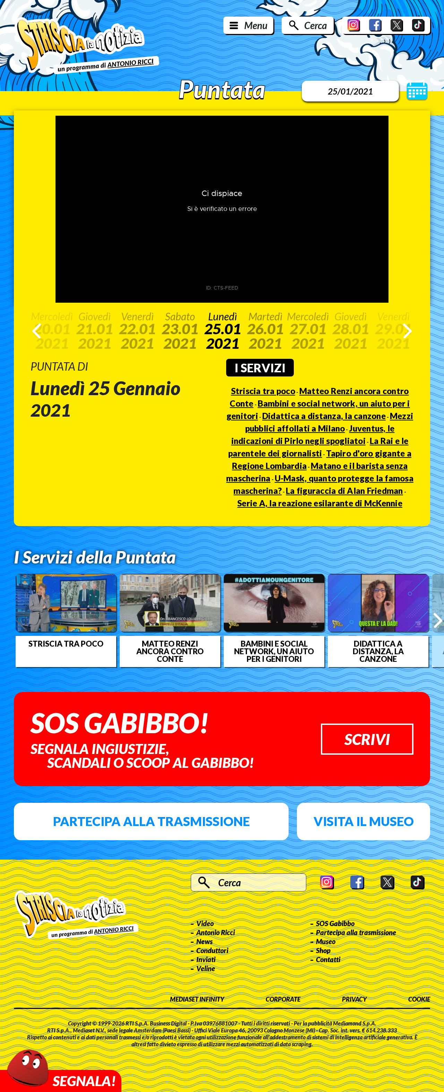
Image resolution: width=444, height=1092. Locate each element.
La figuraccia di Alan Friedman (344, 491)
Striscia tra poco (263, 391)
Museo (325, 941)
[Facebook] (375, 25)
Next (407, 330)
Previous (36, 330)
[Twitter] (397, 25)
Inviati (205, 959)
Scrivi (367, 739)
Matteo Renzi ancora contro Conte (170, 651)
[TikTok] (418, 25)
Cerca (315, 25)
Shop (323, 950)
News (204, 941)
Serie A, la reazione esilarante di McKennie (319, 503)
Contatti (328, 959)
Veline (205, 968)
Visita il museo (364, 821)
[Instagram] (354, 25)
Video (205, 923)
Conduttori (212, 950)
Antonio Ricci (215, 932)
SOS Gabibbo (335, 923)
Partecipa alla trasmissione (151, 821)
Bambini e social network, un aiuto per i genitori (274, 651)
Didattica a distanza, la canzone (324, 416)
